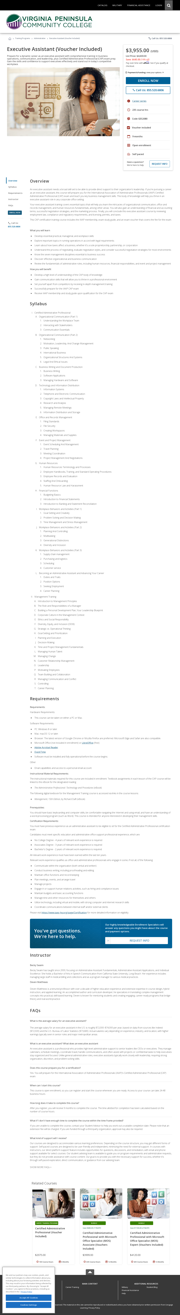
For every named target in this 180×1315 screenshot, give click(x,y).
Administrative (39, 38)
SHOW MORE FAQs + (40, 1167)
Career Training (72, 1287)
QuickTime (40, 751)
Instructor (13, 199)
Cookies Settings (28, 1305)
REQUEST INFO (159, 163)
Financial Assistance (130, 1290)
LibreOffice (87, 742)
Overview (12, 180)
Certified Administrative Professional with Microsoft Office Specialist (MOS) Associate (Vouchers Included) (100, 1240)
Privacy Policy (94, 1308)
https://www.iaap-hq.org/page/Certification (64, 912)
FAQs (10, 205)
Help (124, 1293)
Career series (139, 101)
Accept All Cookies (29, 1297)
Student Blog (152, 1287)
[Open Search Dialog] (169, 5)
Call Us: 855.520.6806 (160, 38)
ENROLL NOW (148, 80)
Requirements (15, 193)
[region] (28, 1290)
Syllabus (12, 187)
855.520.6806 (14, 226)
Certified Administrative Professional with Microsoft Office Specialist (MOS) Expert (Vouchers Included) (147, 1238)
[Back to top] (90, 1283)
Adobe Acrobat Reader (46, 747)
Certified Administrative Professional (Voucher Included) (50, 1232)
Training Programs (22, 38)
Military (125, 1287)
